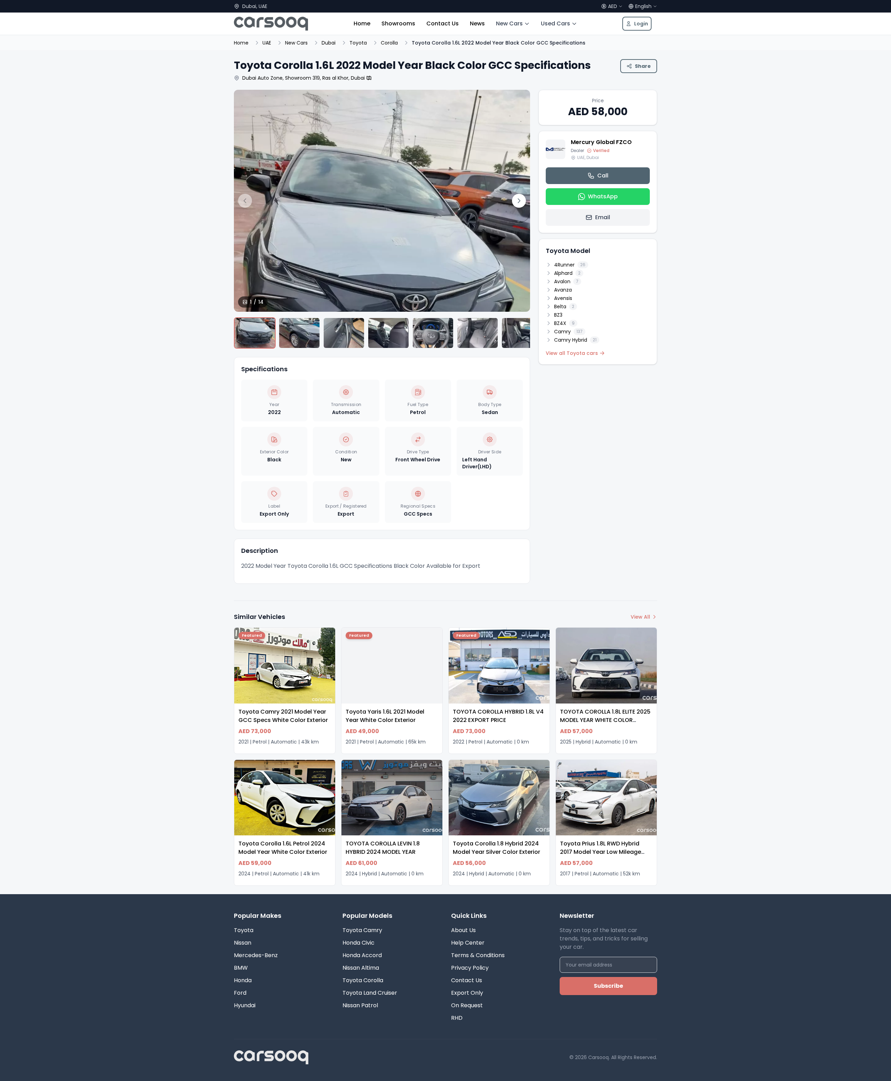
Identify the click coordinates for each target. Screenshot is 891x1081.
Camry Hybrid (575, 339)
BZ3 (558, 314)
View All (640, 616)
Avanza (563, 289)
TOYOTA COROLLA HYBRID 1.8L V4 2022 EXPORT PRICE (498, 716)
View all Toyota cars (572, 353)
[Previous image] (245, 201)
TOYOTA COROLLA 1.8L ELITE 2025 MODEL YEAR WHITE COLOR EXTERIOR (605, 720)
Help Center (467, 943)
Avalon (566, 281)
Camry (568, 331)
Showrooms (398, 23)
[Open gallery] (382, 287)
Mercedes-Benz (256, 955)
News (477, 23)
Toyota (358, 42)
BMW (241, 968)
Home (362, 23)
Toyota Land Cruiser (369, 993)
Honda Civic (358, 943)
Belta (564, 306)
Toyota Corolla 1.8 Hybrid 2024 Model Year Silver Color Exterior (496, 848)
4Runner (569, 264)
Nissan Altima (360, 968)
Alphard (567, 273)
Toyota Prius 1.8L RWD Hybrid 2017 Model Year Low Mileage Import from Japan (600, 852)
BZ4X (564, 323)
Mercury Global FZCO (601, 142)
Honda (243, 980)
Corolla (389, 42)
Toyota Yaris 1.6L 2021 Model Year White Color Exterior (385, 716)
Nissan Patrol (360, 1005)
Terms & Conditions (478, 955)
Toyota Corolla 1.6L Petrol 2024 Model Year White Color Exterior (282, 848)
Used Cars (555, 23)
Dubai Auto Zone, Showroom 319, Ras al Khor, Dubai (303, 77)
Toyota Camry (362, 930)
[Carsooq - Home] (271, 24)
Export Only (467, 993)
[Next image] (519, 201)
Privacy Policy (470, 968)
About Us (463, 930)
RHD (457, 1018)
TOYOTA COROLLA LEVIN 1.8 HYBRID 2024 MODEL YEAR (383, 848)
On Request (467, 1005)
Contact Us (442, 23)
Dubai (329, 42)
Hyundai (244, 1005)
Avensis (563, 298)
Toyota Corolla (362, 980)
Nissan (242, 943)
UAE (266, 42)
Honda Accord (362, 955)
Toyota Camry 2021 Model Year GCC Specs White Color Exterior (283, 716)
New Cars (509, 23)
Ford (240, 993)
